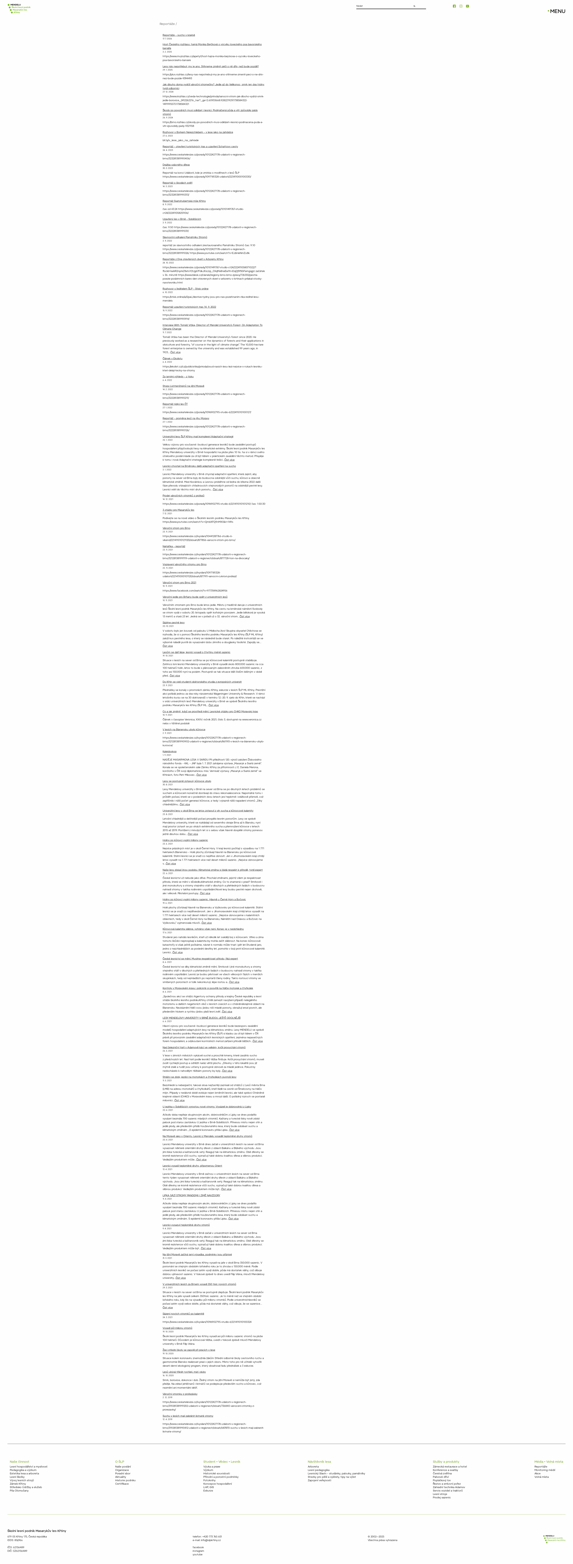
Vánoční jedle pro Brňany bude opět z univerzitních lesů (195, 597)
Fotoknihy (209, 1480)
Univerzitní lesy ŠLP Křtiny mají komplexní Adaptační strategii (198, 437)
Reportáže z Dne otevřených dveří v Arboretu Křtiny (193, 259)
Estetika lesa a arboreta (24, 1473)
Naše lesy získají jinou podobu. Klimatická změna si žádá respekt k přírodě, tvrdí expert (213, 870)
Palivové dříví (441, 1477)
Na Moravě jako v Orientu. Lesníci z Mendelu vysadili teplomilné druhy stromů (207, 1136)
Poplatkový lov (442, 1480)
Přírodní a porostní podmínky (221, 1477)
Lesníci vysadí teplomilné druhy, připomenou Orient (192, 1166)
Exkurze (208, 1491)
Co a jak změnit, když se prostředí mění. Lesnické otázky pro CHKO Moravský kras (210, 712)
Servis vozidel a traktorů (448, 1491)
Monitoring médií (545, 1470)
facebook (198, 1547)
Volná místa (542, 1477)
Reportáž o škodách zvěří (177, 183)
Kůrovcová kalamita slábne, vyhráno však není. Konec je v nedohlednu (203, 929)
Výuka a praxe (211, 1467)
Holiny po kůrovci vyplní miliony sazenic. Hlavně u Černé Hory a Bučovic (204, 900)
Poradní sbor (122, 1473)
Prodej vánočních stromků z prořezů (183, 496)
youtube (197, 1555)
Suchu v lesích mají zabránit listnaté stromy (188, 1416)
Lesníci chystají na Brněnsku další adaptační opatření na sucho (199, 466)
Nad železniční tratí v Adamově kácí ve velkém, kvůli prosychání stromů (204, 1047)
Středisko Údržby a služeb (26, 1487)
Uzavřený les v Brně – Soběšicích (182, 219)
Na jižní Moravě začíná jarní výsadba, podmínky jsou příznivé (197, 1255)
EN (564, 5)
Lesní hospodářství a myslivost (29, 1467)
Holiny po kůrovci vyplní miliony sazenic (185, 840)
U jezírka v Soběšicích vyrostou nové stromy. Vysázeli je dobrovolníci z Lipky (207, 1107)
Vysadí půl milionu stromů (177, 1328)
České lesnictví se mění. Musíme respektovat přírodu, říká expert (200, 959)
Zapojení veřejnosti (319, 1480)
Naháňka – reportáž (174, 546)
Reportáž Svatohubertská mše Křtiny (184, 201)
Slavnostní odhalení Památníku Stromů (185, 237)
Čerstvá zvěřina (442, 1473)
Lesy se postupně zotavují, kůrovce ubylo (187, 781)
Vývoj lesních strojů (22, 1480)
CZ (559, 5)
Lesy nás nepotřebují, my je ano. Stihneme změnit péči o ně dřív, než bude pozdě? (211, 66)
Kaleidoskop (170, 752)
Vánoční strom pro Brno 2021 (179, 583)
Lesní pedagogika (318, 1470)
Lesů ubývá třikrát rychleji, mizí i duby (184, 1372)
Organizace (122, 1470)
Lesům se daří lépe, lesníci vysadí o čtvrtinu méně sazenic (196, 652)
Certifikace (122, 1484)
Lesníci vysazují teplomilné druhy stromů (186, 1225)
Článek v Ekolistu (172, 359)
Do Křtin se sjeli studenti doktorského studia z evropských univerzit (202, 682)
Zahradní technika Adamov (449, 1487)
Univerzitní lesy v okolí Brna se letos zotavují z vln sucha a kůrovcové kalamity (208, 811)
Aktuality (120, 1477)
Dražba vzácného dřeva (176, 165)
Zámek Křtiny (18, 1484)
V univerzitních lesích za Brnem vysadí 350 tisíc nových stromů (199, 1284)
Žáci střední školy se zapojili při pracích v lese (189, 1350)
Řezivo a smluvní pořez (447, 1484)
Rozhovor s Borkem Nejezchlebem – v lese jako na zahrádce (198, 132)
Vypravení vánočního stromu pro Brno (185, 564)
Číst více (175, 352)
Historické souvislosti (216, 1473)
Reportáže (541, 1467)
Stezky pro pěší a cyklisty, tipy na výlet (332, 1477)
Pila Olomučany (19, 1491)
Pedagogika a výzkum (23, 1470)
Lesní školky (17, 1477)
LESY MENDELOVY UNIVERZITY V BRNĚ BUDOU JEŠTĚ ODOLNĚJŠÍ (202, 1018)
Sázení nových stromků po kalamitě (183, 1314)
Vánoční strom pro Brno (176, 528)
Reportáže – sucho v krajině (179, 35)
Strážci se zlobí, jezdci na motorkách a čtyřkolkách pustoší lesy (199, 1077)
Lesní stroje (440, 1494)
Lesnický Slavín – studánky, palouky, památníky (336, 1473)
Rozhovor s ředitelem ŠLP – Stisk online (185, 289)
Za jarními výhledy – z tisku (178, 377)
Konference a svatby (445, 1470)
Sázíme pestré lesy (174, 623)
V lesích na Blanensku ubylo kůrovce (184, 730)
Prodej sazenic (442, 1497)
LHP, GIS (208, 1487)
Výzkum (208, 1470)
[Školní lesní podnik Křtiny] (19, 9)
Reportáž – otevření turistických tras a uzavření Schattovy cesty (200, 147)
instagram (198, 1551)
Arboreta (313, 1467)
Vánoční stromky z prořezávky (180, 1394)
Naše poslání (123, 1467)
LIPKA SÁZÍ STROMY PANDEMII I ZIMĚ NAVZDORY (191, 1195)
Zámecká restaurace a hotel (450, 1467)
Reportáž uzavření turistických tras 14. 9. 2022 (189, 307)
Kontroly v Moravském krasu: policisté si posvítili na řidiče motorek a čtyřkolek (208, 988)
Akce (538, 1473)
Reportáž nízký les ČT (175, 404)
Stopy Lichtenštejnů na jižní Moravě (183, 386)
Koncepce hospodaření (217, 1484)
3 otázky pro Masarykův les (178, 510)
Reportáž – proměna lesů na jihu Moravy (186, 418)
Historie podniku (125, 1480)
